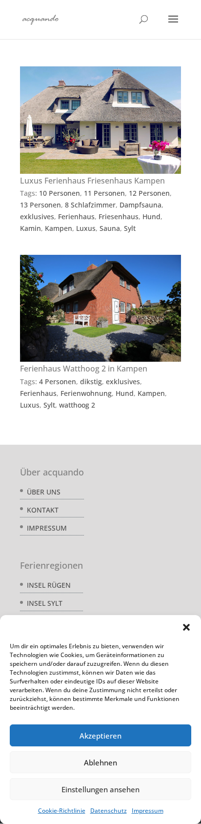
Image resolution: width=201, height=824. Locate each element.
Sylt (130, 228)
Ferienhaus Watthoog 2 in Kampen (83, 368)
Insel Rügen (49, 585)
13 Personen (40, 204)
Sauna (110, 228)
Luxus (86, 228)
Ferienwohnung (86, 393)
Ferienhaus (76, 216)
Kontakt (43, 510)
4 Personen (57, 381)
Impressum (147, 810)
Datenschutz (108, 810)
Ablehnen (100, 762)
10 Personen (59, 193)
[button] (186, 627)
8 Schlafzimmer (90, 204)
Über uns (43, 491)
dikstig (91, 381)
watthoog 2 (77, 405)
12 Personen (149, 193)
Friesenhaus (119, 216)
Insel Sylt (44, 603)
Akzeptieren (100, 736)
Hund (151, 216)
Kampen (58, 228)
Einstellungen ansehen (100, 789)
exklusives (37, 216)
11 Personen (104, 193)
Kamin (30, 228)
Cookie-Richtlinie (61, 810)
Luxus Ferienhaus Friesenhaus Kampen (92, 180)
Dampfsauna (140, 204)
